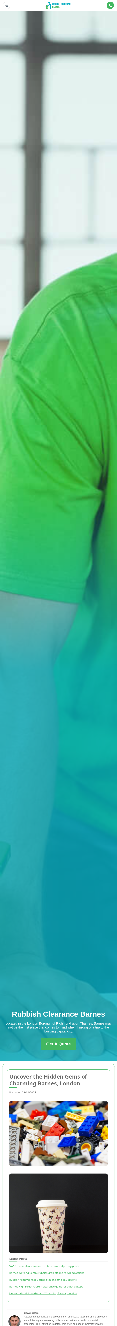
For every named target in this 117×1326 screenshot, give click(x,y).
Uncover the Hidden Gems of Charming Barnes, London (43, 1293)
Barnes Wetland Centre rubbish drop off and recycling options (46, 1273)
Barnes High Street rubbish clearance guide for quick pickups (46, 1286)
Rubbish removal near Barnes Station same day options (43, 1279)
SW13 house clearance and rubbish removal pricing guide (44, 1266)
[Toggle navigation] (6, 5)
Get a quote (58, 1044)
